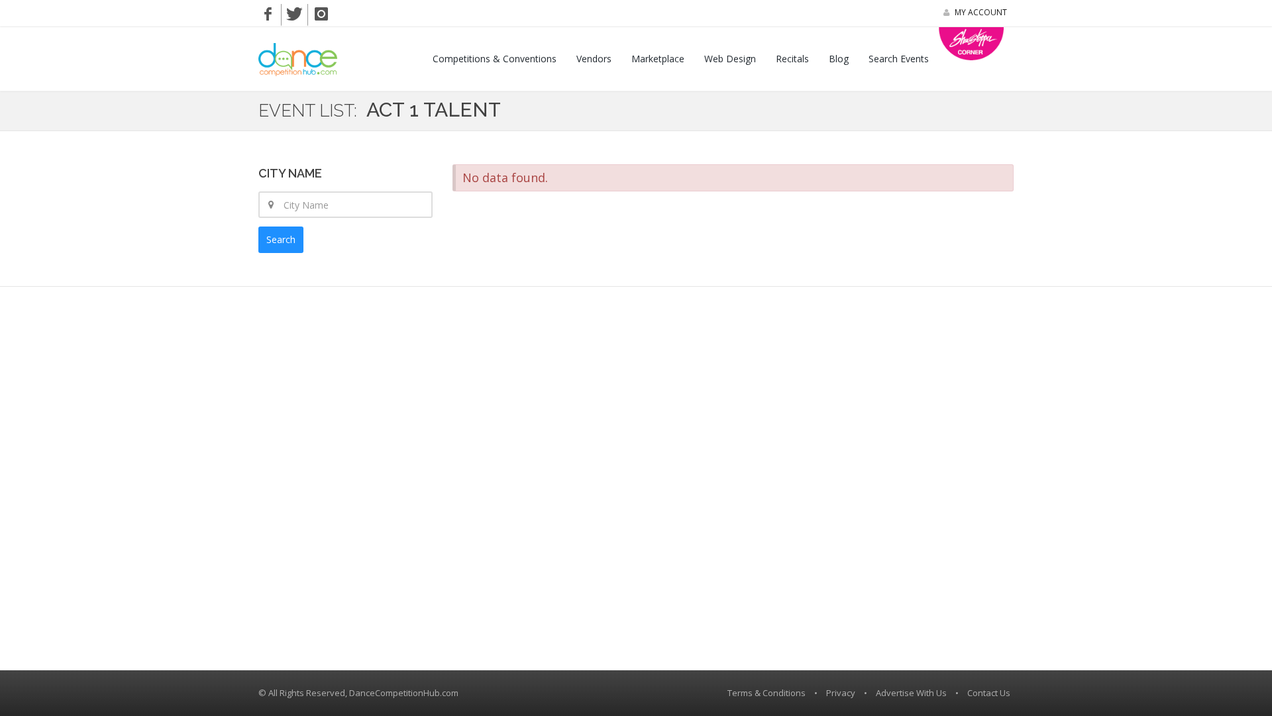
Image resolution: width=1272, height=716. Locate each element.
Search (280, 239)
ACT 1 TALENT (433, 109)
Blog (839, 58)
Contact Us (988, 693)
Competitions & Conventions (494, 58)
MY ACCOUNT (980, 12)
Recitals (792, 58)
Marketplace (657, 58)
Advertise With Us (911, 693)
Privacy (840, 693)
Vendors (593, 58)
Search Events (899, 58)
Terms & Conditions (766, 693)
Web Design (730, 58)
